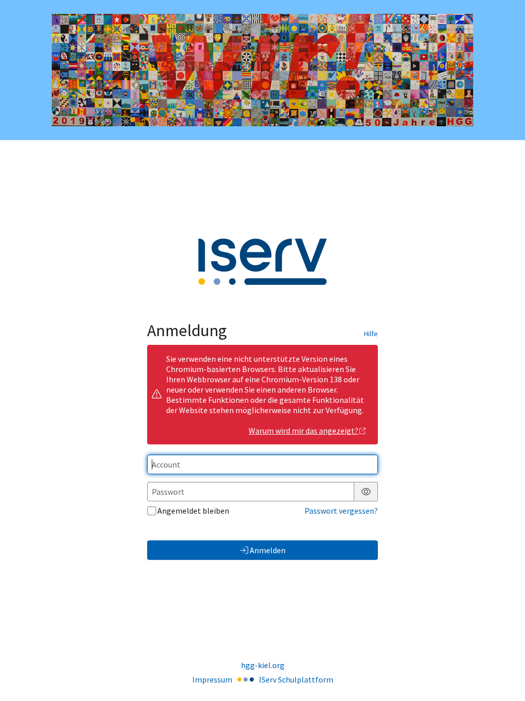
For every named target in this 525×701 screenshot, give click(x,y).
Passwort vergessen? (341, 510)
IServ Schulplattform (296, 679)
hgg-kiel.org (263, 665)
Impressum (212, 679)
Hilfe (371, 333)
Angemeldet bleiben (193, 510)
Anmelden (268, 550)
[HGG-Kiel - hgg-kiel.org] (262, 70)
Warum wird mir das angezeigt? (303, 430)
